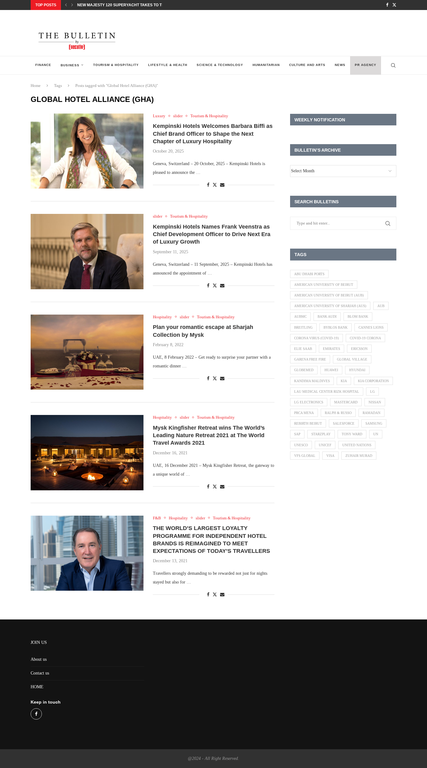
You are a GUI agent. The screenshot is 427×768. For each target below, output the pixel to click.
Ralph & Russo (338, 413)
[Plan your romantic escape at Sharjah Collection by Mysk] (87, 352)
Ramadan (371, 413)
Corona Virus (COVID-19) (316, 338)
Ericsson (359, 349)
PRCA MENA (304, 413)
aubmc (300, 316)
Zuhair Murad (358, 455)
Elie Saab (303, 349)
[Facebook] (387, 5)
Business (70, 65)
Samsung (373, 423)
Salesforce (343, 423)
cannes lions (371, 327)
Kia (344, 381)
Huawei (331, 370)
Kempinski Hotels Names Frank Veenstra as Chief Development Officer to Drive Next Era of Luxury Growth (211, 234)
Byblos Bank (336, 327)
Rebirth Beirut (308, 423)
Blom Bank (358, 316)
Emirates (331, 349)
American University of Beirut (323, 284)
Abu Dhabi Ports (309, 274)
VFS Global (304, 455)
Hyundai (357, 370)
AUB (380, 306)
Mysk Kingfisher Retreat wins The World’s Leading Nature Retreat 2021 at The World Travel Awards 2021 (209, 435)
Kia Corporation (373, 381)
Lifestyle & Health (167, 65)
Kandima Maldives (312, 381)
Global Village (352, 359)
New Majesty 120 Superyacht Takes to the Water (129, 5)
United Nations (356, 445)
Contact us (40, 673)
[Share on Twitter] (215, 185)
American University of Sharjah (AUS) (330, 306)
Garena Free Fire (310, 359)
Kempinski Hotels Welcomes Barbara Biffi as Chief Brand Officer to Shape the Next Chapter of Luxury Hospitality (213, 133)
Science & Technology (220, 65)
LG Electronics (308, 402)
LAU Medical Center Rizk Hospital (326, 391)
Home (36, 85)
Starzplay (321, 434)
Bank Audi (327, 316)
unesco (301, 445)
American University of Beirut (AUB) (329, 295)
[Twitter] (394, 5)
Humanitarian (266, 65)
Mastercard (346, 402)
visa (330, 455)
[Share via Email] (222, 185)
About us (39, 659)
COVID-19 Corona (365, 338)
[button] (65, 5)
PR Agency (365, 65)
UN (375, 434)
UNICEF (325, 445)
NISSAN (375, 402)
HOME (37, 687)
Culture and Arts (307, 65)
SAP (297, 434)
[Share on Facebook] (208, 185)
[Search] (393, 65)
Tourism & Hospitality (116, 65)
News (340, 65)
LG (372, 391)
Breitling (303, 327)
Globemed (304, 370)
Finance (43, 65)
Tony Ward (352, 434)
